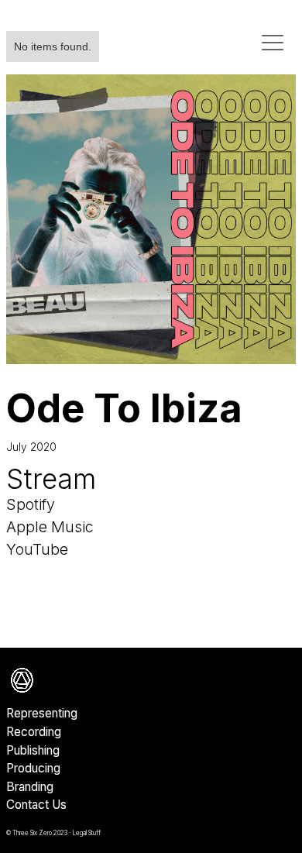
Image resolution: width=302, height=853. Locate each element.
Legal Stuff (86, 833)
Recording (33, 732)
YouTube (37, 549)
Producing (33, 768)
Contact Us (36, 805)
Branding (29, 787)
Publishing (33, 751)
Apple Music (50, 527)
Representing (41, 713)
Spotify (30, 504)
